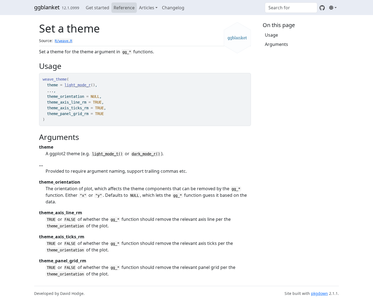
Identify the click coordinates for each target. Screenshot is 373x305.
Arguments (276, 44)
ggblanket (47, 7)
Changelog (173, 8)
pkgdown (319, 293)
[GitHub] (322, 7)
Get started (97, 8)
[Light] (333, 7)
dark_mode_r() (146, 154)
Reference (124, 8)
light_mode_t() (107, 154)
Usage (271, 35)
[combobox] (291, 7)
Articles (146, 8)
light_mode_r (77, 85)
